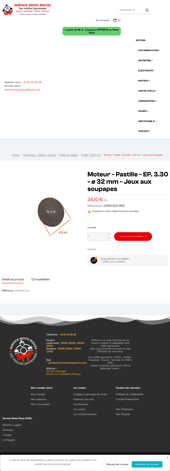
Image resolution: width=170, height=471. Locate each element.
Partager (100, 249)
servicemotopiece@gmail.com (23, 89)
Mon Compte (38, 394)
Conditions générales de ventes (90, 394)
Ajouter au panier (131, 236)
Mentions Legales (12, 425)
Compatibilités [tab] (41, 279)
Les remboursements (85, 414)
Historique (7, 430)
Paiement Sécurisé (83, 399)
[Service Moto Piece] (23, 371)
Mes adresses (38, 399)
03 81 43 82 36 (33, 82)
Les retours (79, 409)
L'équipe (6, 434)
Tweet (105, 249)
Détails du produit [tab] (13, 279)
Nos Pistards (123, 414)
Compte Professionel (127, 399)
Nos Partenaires (124, 409)
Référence (7, 290)
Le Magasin (8, 439)
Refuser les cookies (117, 464)
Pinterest (110, 249)
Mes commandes (40, 404)
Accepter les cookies (147, 464)
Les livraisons (80, 404)
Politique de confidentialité (130, 394)
